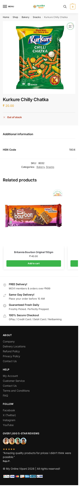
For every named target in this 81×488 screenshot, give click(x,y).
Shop (15, 17)
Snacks (37, 17)
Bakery (25, 17)
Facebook (9, 410)
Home (6, 17)
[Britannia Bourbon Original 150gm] (34, 217)
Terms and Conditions (16, 390)
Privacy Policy (11, 356)
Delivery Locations (14, 346)
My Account (10, 375)
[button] (72, 6)
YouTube (8, 425)
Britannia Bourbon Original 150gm (33, 252)
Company (9, 341)
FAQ (5, 395)
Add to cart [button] (34, 263)
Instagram (9, 420)
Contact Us (10, 361)
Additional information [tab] (18, 134)
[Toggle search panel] (65, 6)
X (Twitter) (9, 415)
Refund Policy (11, 351)
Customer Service (14, 380)
